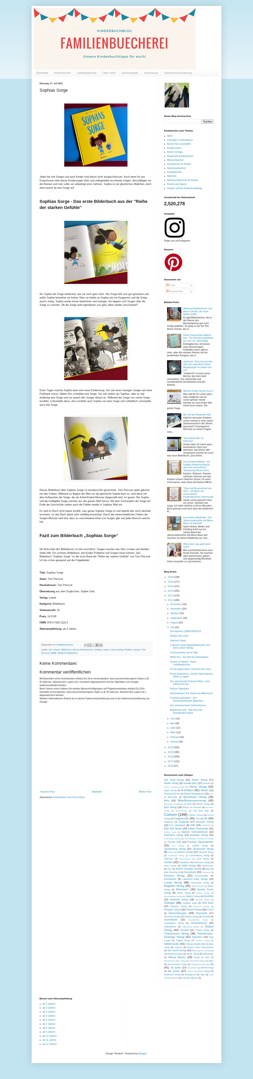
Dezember (176, 604)
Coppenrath (181, 818)
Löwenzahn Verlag (200, 882)
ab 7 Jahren (48, 1024)
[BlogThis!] (90, 645)
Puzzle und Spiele (177, 184)
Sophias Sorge (178, 640)
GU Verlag (178, 846)
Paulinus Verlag (201, 906)
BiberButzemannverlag (192, 800)
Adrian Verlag (200, 780)
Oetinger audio (189, 903)
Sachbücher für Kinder (179, 164)
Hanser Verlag (185, 852)
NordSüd (208, 896)
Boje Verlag (170, 807)
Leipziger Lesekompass (180, 140)
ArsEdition (187, 790)
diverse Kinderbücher (83, 649)
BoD (189, 804)
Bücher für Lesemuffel (179, 144)
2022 (171, 595)
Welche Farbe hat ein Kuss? (198, 391)
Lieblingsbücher (87, 72)
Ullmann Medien (193, 944)
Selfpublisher (170, 926)
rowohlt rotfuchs (190, 978)
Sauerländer (170, 919)
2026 (171, 577)
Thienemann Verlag (176, 933)
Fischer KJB (174, 842)
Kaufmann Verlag (202, 862)
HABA (170, 852)
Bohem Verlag (203, 804)
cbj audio (176, 967)
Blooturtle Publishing (173, 804)
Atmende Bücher (172, 794)
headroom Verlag (172, 974)
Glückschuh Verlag (203, 849)
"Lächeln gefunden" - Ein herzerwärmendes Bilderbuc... (187, 699)
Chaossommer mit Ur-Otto (184, 652)
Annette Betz (190, 783)
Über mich (109, 72)
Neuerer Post (48, 791)
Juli (172, 627)
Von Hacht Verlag (176, 950)
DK (206, 818)
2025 (171, 581)
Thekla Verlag (202, 930)
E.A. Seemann (177, 825)
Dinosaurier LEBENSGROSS (185, 631)
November (176, 608)
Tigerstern (197, 937)
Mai (172, 723)
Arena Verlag (198, 786)
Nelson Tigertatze (179, 688)
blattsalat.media (198, 964)
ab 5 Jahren (48, 1016)
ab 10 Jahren (49, 1036)
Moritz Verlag (184, 893)
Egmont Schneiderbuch (195, 832)
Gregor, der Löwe (179, 635)
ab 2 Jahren (48, 1004)
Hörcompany (185, 859)
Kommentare (176, 291)
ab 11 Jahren (49, 1040)
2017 (171, 761)
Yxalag (182, 961)
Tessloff (184, 930)
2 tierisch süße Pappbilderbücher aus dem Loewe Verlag (190, 646)
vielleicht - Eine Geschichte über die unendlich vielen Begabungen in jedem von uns (197, 365)
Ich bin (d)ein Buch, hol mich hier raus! (190, 669)
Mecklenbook (198, 886)
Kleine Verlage (175, 152)
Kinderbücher (62, 72)
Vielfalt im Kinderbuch (67, 653)
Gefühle (98, 649)
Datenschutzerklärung (178, 72)
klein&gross (190, 974)
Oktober (174, 613)
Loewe (106, 649)
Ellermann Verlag (173, 835)
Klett (208, 869)
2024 (171, 586)
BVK (211, 794)
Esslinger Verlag (199, 835)
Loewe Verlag (116, 649)
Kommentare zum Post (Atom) (69, 797)
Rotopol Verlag (191, 916)
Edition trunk (170, 832)
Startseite (42, 72)
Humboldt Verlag (176, 855)
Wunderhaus (170, 961)
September (176, 618)
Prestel (210, 909)
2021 (171, 600)
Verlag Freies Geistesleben (200, 947)
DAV (198, 818)
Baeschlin (172, 797)
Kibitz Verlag (189, 865)
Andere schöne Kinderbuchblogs (184, 188)
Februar (174, 737)
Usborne (178, 947)
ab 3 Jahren (48, 1007)
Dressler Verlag (204, 822)
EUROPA (206, 825)
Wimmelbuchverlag (173, 954)
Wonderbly (208, 954)
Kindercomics (174, 148)
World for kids (201, 957)
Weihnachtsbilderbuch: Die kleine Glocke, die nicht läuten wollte (197, 311)
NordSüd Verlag (179, 899)
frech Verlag (204, 971)
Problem (128, 649)
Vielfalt (53, 653)
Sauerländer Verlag (174, 923)
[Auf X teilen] (93, 645)
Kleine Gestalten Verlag (188, 868)
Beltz (166, 800)
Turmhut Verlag (202, 940)
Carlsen (170, 814)
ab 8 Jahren (48, 1028)
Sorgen (136, 649)
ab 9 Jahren (48, 1032)
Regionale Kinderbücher (180, 156)
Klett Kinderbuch (172, 872)
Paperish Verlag (178, 906)
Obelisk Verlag (202, 900)
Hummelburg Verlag (199, 855)
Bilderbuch (66, 649)
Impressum (151, 72)
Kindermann (207, 866)
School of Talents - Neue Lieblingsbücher (183, 663)
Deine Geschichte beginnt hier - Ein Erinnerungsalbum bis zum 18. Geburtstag (198, 338)
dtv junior (174, 971)
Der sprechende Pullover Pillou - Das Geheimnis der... (190, 682)
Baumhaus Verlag (195, 796)
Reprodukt (201, 913)
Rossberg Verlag (172, 916)
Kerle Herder (170, 866)
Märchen (172, 176)
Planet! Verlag (193, 909)
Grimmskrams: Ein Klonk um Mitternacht (191, 693)
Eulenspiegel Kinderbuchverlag (199, 838)
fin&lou (190, 971)
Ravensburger (178, 913)
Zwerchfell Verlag (197, 961)
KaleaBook (184, 862)
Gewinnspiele (129, 72)
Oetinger (169, 902)
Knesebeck (190, 872)
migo (202, 974)
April (173, 727)
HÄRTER (168, 859)
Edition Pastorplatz (198, 828)
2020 (171, 747)
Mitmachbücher (175, 160)
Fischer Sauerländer (200, 841)
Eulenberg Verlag (172, 838)
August (174, 622)
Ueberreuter (171, 943)
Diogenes (168, 822)
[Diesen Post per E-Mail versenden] (86, 645)
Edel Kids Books (173, 828)
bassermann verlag (177, 964)
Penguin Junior (172, 909)
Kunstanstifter (201, 876)
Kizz (170, 869)
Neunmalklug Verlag (173, 896)
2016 (171, 766)
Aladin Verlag (171, 783)
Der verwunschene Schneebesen (188, 705)
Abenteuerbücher (176, 168)
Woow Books (177, 957)
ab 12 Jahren (49, 1044)
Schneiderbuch (199, 923)
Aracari (206, 783)
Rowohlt (206, 916)
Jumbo (168, 862)
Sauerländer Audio (198, 920)
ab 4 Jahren (54, 649)
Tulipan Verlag (183, 940)
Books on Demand (192, 807)
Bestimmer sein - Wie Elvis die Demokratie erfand (186, 711)
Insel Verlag (203, 859)
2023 (171, 590)
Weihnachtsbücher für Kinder (182, 180)
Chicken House (195, 815)
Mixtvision (182, 889)
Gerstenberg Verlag (175, 849)
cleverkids (191, 968)
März (173, 732)
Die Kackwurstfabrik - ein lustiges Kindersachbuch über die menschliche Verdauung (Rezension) (196, 466)
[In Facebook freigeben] (97, 645)
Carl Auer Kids (201, 810)
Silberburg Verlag (190, 927)
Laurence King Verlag (195, 879)
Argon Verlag (170, 790)
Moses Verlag (203, 893)
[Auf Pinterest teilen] (101, 645)
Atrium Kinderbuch (194, 793)
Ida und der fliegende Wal (197, 414)
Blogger (142, 1053)
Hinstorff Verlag (206, 852)
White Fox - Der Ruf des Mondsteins (189, 657)
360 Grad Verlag (174, 780)
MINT (170, 136)
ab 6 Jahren (48, 1019)
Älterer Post (145, 791)
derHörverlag (207, 967)
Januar (174, 741)
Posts (172, 285)
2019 (171, 752)
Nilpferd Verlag (193, 896)
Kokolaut (206, 872)
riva (176, 978)
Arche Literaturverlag (174, 787)
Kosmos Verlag (174, 875)
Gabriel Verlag (200, 845)
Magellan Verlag (174, 885)
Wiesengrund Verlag (201, 950)
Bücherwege (181, 811)
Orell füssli (207, 903)
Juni (173, 718)
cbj (211, 964)
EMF (192, 825)
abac (211, 961)
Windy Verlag (192, 954)
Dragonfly (184, 822)
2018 (171, 756)
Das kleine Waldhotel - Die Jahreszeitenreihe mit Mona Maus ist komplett (198, 520)
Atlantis (205, 790)
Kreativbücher (174, 172)
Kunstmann (170, 879)
